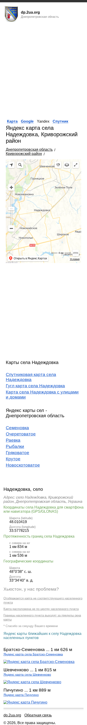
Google (27, 121)
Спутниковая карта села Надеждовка (31, 377)
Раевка (13, 440)
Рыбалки (15, 446)
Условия (75, 259)
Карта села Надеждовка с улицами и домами (42, 394)
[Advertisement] (43, 69)
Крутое (13, 458)
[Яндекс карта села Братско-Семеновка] (38, 662)
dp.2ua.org (12, 715)
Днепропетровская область (29, 149)
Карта (12, 121)
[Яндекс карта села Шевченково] (32, 682)
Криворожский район (24, 154)
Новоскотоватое (23, 465)
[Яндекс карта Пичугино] (25, 702)
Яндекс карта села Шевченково (27, 674)
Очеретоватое (21, 434)
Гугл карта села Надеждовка (35, 385)
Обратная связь (38, 715)
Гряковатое (17, 452)
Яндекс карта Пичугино (21, 695)
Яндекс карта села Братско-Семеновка (33, 654)
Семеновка (17, 427)
